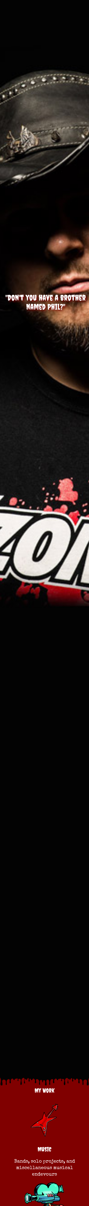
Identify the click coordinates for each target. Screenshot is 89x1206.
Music (44, 1149)
